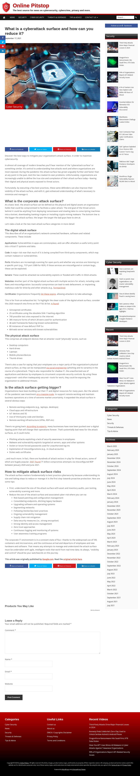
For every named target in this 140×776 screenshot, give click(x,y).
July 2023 (111, 526)
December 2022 (113, 554)
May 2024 (111, 486)
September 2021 (114, 597)
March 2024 (112, 494)
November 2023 (113, 510)
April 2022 (111, 585)
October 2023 (112, 514)
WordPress (65, 769)
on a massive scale (45, 394)
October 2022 (112, 561)
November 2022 (113, 558)
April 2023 (111, 538)
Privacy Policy (52, 736)
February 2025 (113, 450)
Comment (10, 630)
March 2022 (112, 589)
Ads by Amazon (95, 610)
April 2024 (111, 490)
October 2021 (112, 593)
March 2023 (112, 542)
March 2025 (112, 446)
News (12, 17)
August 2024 (112, 474)
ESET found (35, 461)
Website (9, 684)
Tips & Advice (76, 17)
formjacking (59, 287)
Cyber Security (37, 17)
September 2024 (114, 470)
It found (55, 303)
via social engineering (56, 367)
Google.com (47, 559)
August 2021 (112, 601)
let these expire (48, 294)
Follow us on (121, 25)
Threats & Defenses (57, 17)
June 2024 (111, 482)
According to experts (36, 426)
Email (8, 671)
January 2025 (112, 454)
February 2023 (113, 546)
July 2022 (111, 573)
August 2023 (112, 522)
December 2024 (113, 458)
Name (8, 659)
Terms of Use (115, 765)
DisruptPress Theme (79, 769)
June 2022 (111, 577)
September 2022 (114, 566)
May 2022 (111, 581)
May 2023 (111, 534)
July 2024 (111, 478)
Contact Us (90, 17)
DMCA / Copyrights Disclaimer (59, 732)
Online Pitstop (31, 5)
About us (50, 728)
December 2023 (113, 506)
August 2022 (112, 569)
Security (22, 17)
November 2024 (113, 462)
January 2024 (112, 502)
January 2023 (112, 550)
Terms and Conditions (56, 740)
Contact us (51, 724)
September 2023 (114, 518)
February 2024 (113, 498)
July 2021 (111, 605)
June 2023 (111, 530)
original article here (72, 559)
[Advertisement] (52, 128)
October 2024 (112, 466)
